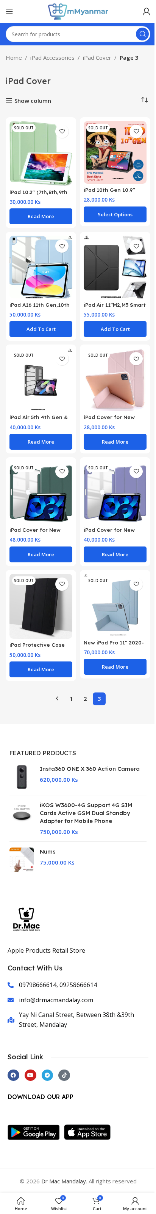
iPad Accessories (52, 57)
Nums (48, 851)
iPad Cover (97, 57)
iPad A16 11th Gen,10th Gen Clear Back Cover (39, 308)
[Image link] (36, 1131)
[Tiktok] (64, 1075)
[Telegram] (47, 1075)
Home (14, 57)
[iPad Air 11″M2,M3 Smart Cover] (115, 267)
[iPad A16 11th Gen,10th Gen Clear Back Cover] (40, 267)
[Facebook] (13, 1075)
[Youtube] (30, 1075)
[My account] (146, 11)
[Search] (142, 34)
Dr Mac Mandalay (63, 1181)
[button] (40, 329)
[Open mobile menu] (9, 11)
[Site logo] (78, 10)
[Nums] (21, 860)
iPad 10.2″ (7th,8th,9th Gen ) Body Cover (38, 195)
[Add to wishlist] (62, 131)
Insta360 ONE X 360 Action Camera (90, 768)
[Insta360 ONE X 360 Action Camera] (21, 777)
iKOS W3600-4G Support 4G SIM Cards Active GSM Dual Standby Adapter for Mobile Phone (86, 812)
